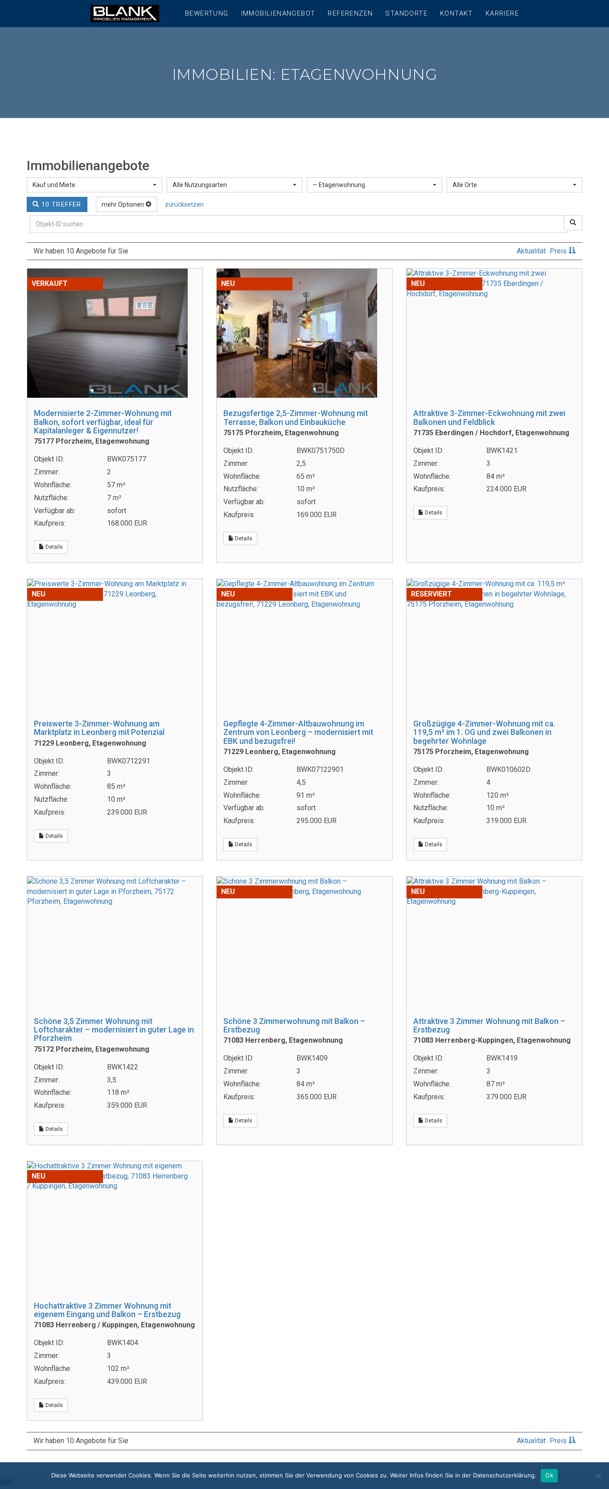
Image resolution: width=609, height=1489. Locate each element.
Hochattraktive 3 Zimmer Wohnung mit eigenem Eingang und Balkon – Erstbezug (107, 1310)
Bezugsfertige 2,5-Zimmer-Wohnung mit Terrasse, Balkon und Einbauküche (295, 417)
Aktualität (532, 251)
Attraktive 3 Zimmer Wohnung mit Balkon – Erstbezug (489, 1025)
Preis (559, 251)
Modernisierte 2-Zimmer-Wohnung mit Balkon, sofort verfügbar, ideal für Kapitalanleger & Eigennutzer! (103, 422)
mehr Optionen (123, 204)
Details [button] (53, 547)
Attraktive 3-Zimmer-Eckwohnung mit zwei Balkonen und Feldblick (489, 417)
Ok (549, 1475)
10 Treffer (60, 204)
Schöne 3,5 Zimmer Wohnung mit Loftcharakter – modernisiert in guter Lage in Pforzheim (114, 1030)
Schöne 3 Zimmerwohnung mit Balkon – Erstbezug (294, 1025)
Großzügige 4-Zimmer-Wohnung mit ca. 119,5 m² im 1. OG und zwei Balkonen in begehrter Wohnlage (484, 732)
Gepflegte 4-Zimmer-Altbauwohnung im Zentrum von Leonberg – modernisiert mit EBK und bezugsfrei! (298, 732)
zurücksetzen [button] (184, 204)
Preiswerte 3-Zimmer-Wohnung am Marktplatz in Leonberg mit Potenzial (99, 728)
